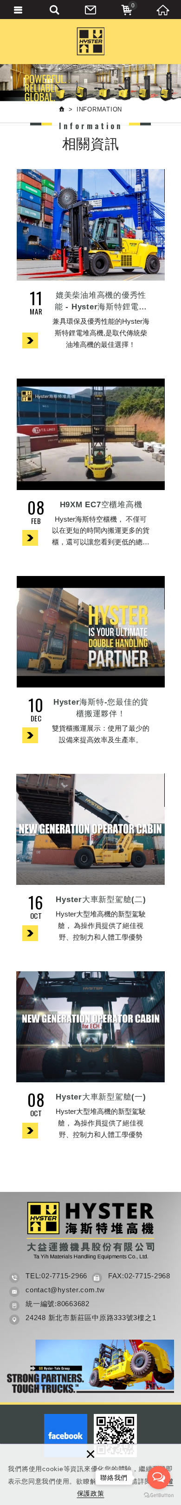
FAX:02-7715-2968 (139, 1276)
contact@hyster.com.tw (65, 1290)
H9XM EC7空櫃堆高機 (90, 468)
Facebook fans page (65, 1435)
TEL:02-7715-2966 (56, 1276)
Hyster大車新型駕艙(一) (90, 1060)
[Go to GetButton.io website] (159, 1495)
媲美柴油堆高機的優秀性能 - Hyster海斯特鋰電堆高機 (90, 264)
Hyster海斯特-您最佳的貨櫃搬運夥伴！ (90, 665)
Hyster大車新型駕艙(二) (90, 862)
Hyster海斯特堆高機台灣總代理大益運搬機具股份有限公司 (90, 41)
